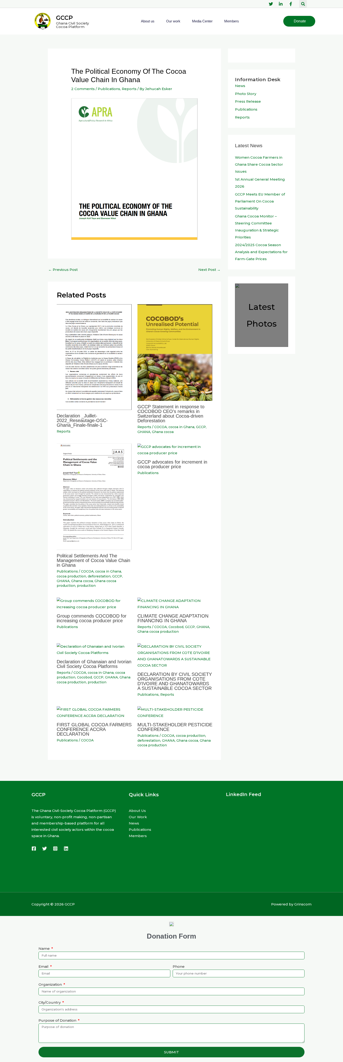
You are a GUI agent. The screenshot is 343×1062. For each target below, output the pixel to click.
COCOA (160, 427)
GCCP (64, 17)
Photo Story (245, 93)
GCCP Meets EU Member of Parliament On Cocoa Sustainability (260, 201)
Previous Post (63, 269)
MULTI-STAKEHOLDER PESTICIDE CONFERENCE (174, 727)
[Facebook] (34, 848)
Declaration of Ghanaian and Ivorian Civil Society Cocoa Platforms (94, 664)
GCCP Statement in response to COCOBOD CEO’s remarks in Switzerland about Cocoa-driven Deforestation (170, 413)
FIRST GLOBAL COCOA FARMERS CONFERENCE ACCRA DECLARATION (94, 729)
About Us (137, 810)
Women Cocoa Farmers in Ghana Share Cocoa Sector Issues (259, 164)
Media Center (202, 21)
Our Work (138, 817)
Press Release (248, 101)
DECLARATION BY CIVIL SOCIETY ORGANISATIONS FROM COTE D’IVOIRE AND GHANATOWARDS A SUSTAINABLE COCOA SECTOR (174, 681)
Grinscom (303, 904)
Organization (50, 984)
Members (231, 21)
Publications (109, 89)
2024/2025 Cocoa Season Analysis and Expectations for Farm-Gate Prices (261, 252)
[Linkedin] (66, 848)
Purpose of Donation (57, 1020)
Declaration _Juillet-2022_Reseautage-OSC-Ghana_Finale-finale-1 (82, 420)
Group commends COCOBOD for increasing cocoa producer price (91, 618)
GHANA (143, 432)
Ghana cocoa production (158, 631)
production (86, 585)
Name (44, 948)
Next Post (209, 269)
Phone (179, 966)
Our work (173, 21)
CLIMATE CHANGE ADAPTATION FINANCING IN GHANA (172, 618)
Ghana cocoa (163, 432)
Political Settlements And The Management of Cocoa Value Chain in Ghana (93, 560)
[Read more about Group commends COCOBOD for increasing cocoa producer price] (94, 603)
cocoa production (71, 576)
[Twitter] (44, 848)
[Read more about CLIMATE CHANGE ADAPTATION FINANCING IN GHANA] (174, 603)
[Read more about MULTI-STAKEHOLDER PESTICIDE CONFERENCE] (174, 712)
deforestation (99, 576)
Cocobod (175, 627)
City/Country (50, 1002)
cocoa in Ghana (181, 427)
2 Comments (83, 89)
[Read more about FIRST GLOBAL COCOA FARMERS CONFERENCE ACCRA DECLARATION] (94, 712)
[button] (303, 4)
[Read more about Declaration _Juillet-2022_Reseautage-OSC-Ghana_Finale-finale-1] (94, 356)
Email (43, 966)
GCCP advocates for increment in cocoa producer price (172, 464)
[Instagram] (55, 848)
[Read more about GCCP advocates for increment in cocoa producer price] (174, 449)
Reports (129, 89)
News (240, 86)
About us (147, 21)
